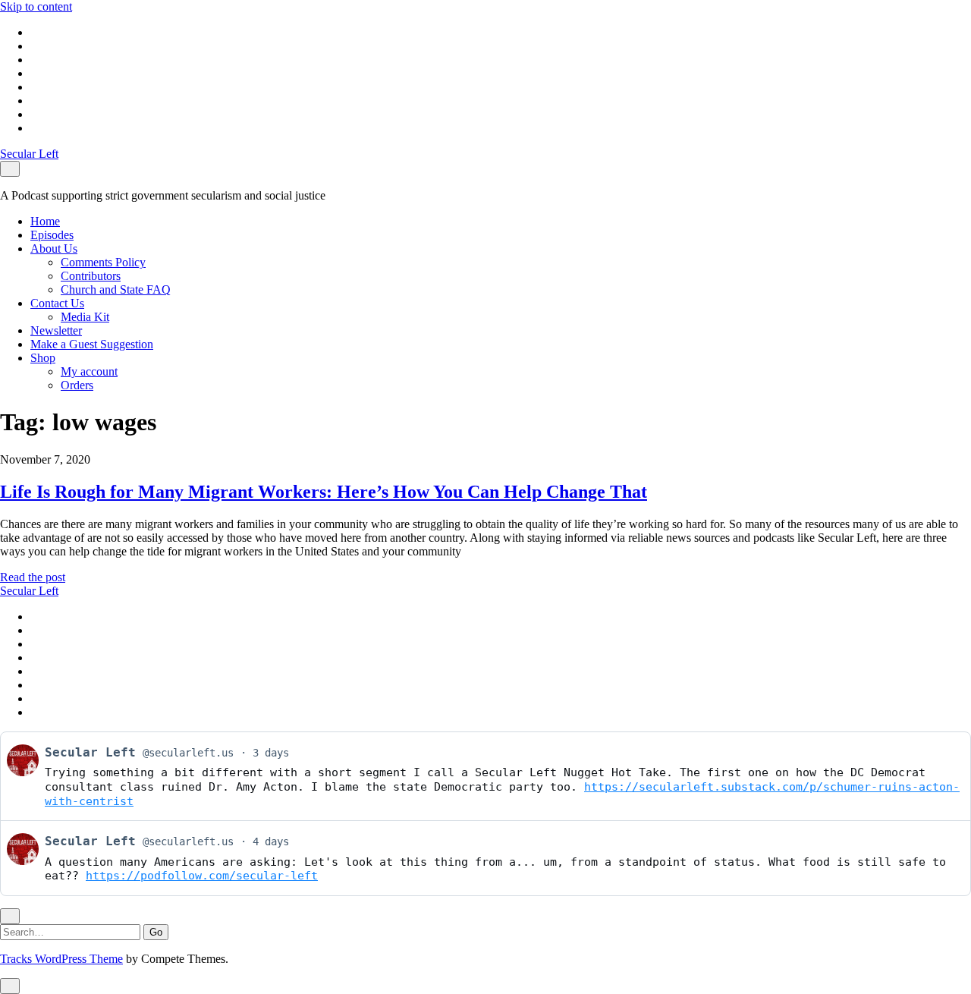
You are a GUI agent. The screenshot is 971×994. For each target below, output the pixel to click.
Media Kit (85, 316)
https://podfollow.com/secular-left (202, 875)
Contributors (91, 275)
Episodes (52, 234)
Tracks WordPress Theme (61, 958)
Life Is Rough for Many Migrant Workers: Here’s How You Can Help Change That (323, 492)
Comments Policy (103, 262)
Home (45, 221)
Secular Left (29, 153)
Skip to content (36, 6)
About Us (53, 248)
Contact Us (57, 303)
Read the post (32, 577)
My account (89, 371)
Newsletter (56, 330)
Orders (77, 385)
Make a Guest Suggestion (91, 344)
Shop (42, 357)
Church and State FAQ (116, 289)
